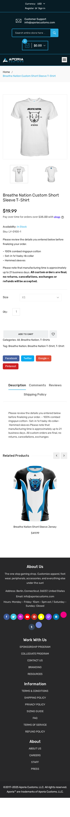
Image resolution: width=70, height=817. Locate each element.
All (18, 339)
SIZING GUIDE (35, 711)
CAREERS (35, 755)
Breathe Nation (30, 339)
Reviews (55, 385)
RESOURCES (35, 674)
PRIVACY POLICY (35, 704)
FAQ (35, 718)
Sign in (41, 8)
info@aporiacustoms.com (39, 596)
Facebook (11, 358)
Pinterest (10, 366)
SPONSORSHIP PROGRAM (35, 647)
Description (17, 385)
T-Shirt (60, 346)
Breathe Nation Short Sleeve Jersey (35, 526)
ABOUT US (35, 748)
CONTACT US (35, 660)
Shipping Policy (35, 394)
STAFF (35, 762)
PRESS (35, 769)
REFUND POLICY (35, 731)
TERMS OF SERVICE (35, 724)
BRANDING (35, 667)
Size (5, 297)
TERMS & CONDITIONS (35, 691)
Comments (37, 385)
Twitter (28, 358)
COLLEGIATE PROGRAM (35, 653)
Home (6, 72)
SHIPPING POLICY (35, 697)
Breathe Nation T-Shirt (41, 346)
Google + (43, 358)
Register (29, 8)
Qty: (5, 311)
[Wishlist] (53, 334)
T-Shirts (45, 339)
